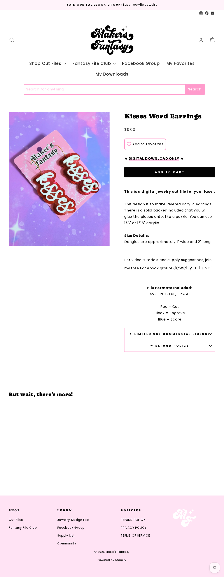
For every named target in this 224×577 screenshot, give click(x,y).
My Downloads (112, 74)
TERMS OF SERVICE (135, 536)
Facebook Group (141, 63)
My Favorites (180, 63)
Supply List (66, 536)
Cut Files (16, 520)
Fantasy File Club (92, 63)
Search (194, 89)
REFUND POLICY (133, 520)
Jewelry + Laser (192, 267)
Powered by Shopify (112, 560)
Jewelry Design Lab (73, 520)
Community (66, 543)
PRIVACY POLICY (134, 528)
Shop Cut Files (46, 63)
